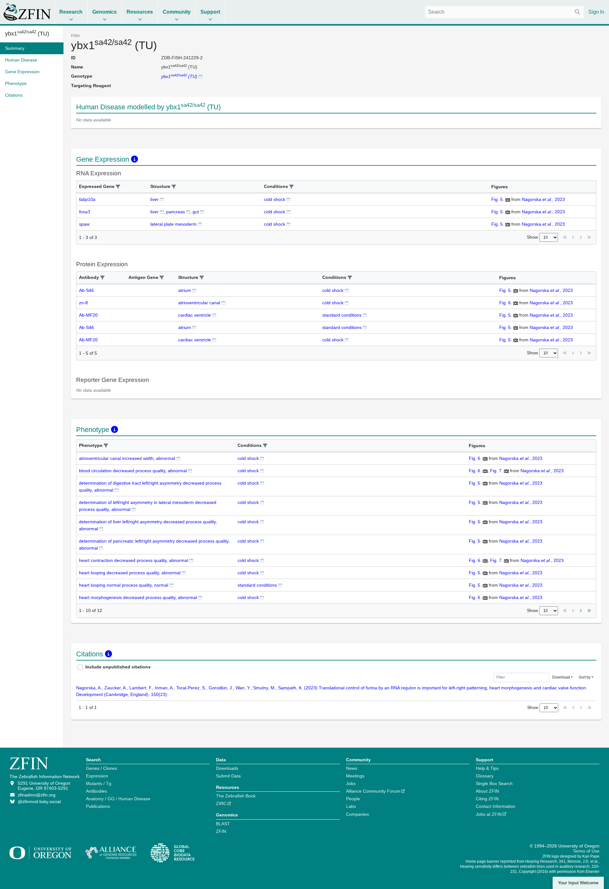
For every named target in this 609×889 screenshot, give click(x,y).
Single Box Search (494, 783)
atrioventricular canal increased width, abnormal (127, 458)
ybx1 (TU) (27, 33)
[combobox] (504, 12)
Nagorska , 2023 (543, 199)
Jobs (351, 783)
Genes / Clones (101, 768)
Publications (98, 806)
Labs (351, 806)
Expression (97, 775)
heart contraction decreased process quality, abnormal (133, 560)
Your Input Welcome (578, 882)
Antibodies (96, 791)
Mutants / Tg (98, 783)
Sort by (585, 677)
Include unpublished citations (118, 666)
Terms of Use (586, 851)
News (351, 768)
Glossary (485, 775)
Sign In (596, 12)
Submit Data (228, 775)
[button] (118, 187)
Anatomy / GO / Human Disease (118, 798)
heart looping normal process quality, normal (123, 585)
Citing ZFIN (487, 798)
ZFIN (221, 831)
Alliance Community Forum (373, 791)
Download (561, 677)
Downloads (227, 768)
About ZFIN (487, 791)
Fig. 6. (505, 302)
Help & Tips (487, 768)
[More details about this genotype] (200, 76)
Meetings (355, 775)
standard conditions (342, 315)
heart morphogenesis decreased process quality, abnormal (138, 597)
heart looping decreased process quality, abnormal (129, 572)
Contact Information (495, 806)
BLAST (223, 823)
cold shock (274, 199)
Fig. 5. (497, 199)
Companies (357, 814)
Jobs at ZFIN (489, 814)
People (353, 798)
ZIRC (221, 803)
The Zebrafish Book (236, 795)
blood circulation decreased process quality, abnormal (133, 470)
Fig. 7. (496, 470)
